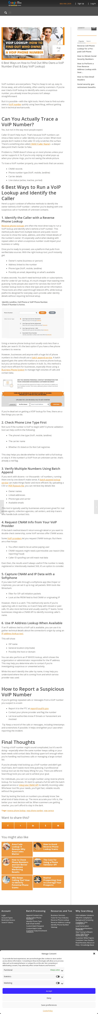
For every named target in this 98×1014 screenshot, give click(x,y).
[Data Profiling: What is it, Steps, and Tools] (2, 507)
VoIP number (15, 104)
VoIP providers (14, 538)
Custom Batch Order (34, 928)
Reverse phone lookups (13, 225)
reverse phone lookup (16, 810)
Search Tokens (7, 922)
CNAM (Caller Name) (40, 144)
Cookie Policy (48, 1011)
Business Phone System (13, 369)
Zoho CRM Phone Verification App (82, 935)
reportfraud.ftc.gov (39, 708)
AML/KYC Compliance (84, 918)
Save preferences (49, 1005)
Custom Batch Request (35, 926)
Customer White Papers (85, 938)
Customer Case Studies (85, 940)
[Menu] (10, 12)
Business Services (58, 915)
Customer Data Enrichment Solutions (36, 931)
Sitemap (54, 927)
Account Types (7, 918)
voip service (49, 810)
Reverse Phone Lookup (60, 920)
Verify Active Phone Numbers (33, 918)
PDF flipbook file (16, 485)
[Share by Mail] (58, 825)
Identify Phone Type (34, 921)
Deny (49, 998)
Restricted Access (8, 920)
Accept (49, 991)
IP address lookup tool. (12, 633)
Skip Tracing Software (84, 932)
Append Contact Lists (34, 915)
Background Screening (84, 920)
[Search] (4, 12)
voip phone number (35, 810)
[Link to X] (20, 825)
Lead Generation (82, 926)
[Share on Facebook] (8, 825)
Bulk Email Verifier (33, 924)
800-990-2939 (65, 3)
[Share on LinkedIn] (33, 825)
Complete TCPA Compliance (81, 923)
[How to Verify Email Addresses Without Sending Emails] (96, 507)
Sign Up (81, 3)
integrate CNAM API (28, 785)
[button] (94, 953)
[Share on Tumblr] (45, 825)
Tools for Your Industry (60, 918)
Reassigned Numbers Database (84, 929)
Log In (93, 3)
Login (4, 915)
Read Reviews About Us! (85, 943)
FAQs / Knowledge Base (85, 945)
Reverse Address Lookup (60, 922)
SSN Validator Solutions (85, 915)
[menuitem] (4, 12)
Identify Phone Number (60, 925)
